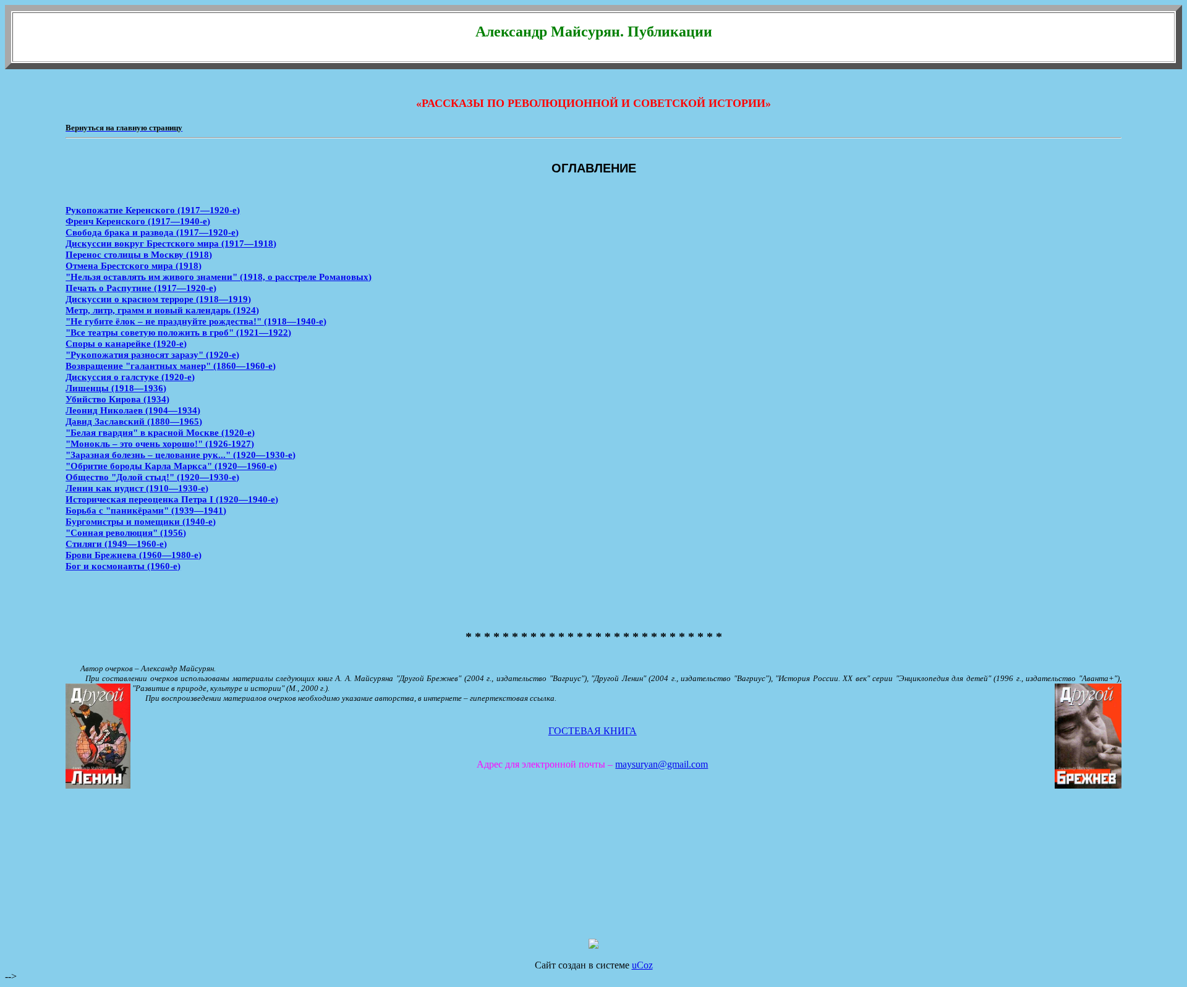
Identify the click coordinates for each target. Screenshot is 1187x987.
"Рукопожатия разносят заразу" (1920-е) (152, 354)
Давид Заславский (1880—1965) (134, 421)
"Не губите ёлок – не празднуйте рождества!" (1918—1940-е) (196, 321)
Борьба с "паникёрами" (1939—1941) (146, 510)
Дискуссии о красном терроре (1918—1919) (158, 299)
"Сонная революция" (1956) (126, 532)
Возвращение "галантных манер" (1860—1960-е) (171, 365)
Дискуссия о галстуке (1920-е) (130, 376)
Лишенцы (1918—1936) (116, 388)
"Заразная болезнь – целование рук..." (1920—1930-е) (181, 454)
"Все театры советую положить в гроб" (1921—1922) (178, 332)
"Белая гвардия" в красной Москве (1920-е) (160, 432)
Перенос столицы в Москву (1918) (139, 254)
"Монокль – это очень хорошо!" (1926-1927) (160, 443)
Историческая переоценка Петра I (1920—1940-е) (172, 499)
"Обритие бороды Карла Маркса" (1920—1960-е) (171, 465)
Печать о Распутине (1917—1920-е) (141, 287)
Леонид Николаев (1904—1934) (133, 410)
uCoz (642, 965)
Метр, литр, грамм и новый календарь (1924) (162, 310)
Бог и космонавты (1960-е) (123, 566)
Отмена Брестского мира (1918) (134, 265)
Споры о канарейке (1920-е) (126, 343)
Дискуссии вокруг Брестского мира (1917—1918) (171, 243)
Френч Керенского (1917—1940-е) (138, 221)
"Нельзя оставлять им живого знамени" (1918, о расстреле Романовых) (219, 276)
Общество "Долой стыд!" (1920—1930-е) (152, 477)
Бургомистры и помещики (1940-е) (141, 521)
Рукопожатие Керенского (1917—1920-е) (153, 210)
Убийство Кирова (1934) (117, 399)
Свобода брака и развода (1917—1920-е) (152, 232)
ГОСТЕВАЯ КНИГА (592, 731)
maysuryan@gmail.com (661, 764)
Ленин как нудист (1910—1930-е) (137, 488)
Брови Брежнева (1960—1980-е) (134, 554)
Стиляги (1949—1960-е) (116, 543)
